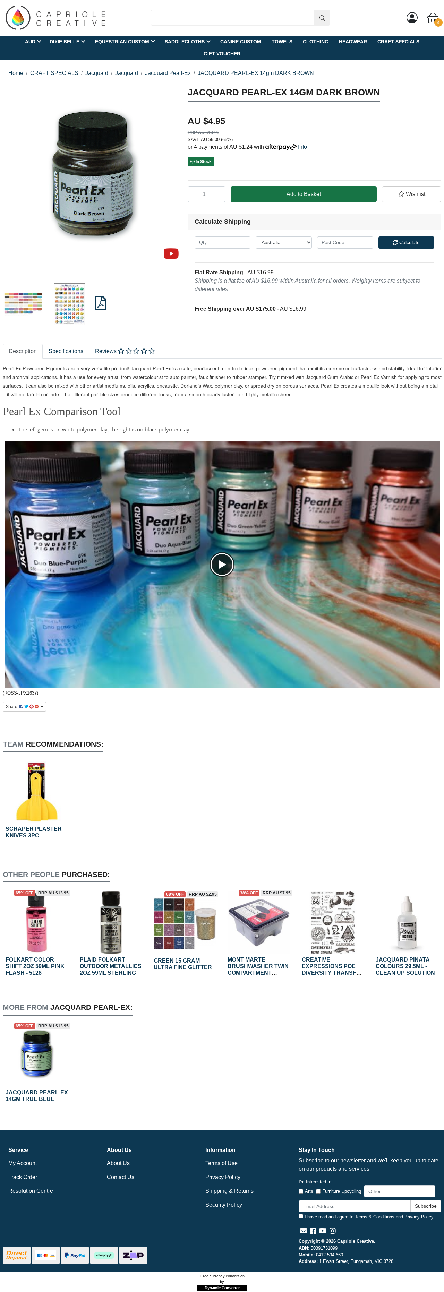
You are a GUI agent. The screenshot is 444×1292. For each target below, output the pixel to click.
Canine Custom (240, 41)
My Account (22, 1163)
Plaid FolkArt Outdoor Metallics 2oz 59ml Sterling (111, 966)
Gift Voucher (222, 53)
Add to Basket (304, 194)
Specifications (66, 351)
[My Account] (412, 17)
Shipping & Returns (229, 1191)
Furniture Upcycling (341, 1191)
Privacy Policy (222, 1177)
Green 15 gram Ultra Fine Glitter (183, 964)
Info (302, 147)
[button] (412, 194)
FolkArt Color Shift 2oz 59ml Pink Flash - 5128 (35, 966)
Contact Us (120, 1177)
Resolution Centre (30, 1191)
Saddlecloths (185, 41)
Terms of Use (221, 1163)
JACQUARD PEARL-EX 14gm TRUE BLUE (37, 1095)
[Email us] (303, 1231)
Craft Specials (398, 41)
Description (23, 351)
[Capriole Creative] (55, 17)
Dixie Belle (64, 41)
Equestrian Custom (122, 41)
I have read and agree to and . (369, 1217)
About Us (118, 1163)
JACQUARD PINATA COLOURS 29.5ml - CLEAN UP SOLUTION (405, 966)
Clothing (315, 41)
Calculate (409, 242)
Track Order (22, 1177)
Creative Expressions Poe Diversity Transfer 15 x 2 (333, 969)
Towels (282, 41)
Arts (309, 1191)
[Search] (322, 18)
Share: (12, 706)
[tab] (23, 351)
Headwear (353, 41)
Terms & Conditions (374, 1217)
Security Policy (223, 1205)
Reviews (106, 351)
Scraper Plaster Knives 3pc (34, 832)
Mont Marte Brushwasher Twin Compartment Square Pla (258, 969)
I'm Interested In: (316, 1182)
